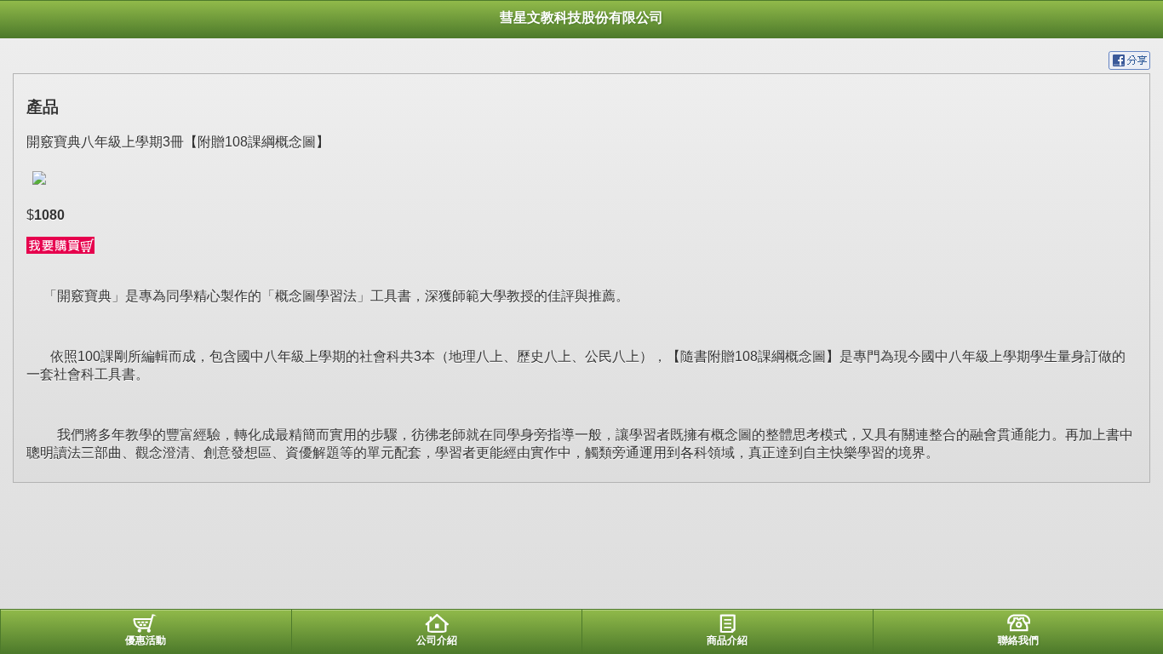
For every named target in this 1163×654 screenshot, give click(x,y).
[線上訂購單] (60, 249)
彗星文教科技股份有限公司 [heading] (581, 17)
